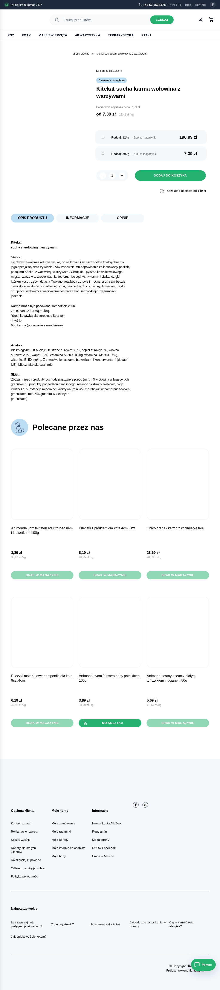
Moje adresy (60, 839)
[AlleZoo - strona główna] (19, 19)
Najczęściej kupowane (26, 860)
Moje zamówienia (63, 823)
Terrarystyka (121, 35)
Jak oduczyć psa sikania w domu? (148, 924)
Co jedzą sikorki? (62, 924)
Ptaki (146, 35)
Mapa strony (100, 839)
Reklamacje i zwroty (24, 831)
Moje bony (59, 856)
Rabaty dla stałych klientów (23, 849)
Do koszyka (112, 723)
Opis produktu (32, 218)
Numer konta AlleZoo (106, 823)
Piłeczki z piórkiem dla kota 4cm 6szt (107, 528)
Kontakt (200, 4)
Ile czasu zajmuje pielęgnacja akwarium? (26, 924)
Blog (188, 4)
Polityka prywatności (24, 876)
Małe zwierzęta (52, 35)
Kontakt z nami (21, 823)
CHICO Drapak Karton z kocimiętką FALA (175, 528)
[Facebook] (213, 5)
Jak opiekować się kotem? (29, 936)
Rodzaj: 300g (120, 153)
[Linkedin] (145, 805)
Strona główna (81, 53)
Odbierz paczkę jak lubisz (28, 868)
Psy (11, 35)
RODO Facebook (104, 848)
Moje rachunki (61, 831)
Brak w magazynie (42, 575)
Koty (26, 35)
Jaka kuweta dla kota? (105, 924)
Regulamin (99, 831)
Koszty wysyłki (20, 839)
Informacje (77, 218)
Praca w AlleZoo (103, 856)
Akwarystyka (87, 35)
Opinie (122, 218)
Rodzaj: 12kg (120, 137)
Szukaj (162, 19)
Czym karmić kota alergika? (181, 924)
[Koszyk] (211, 19)
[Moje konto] (200, 19)
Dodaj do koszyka (170, 175)
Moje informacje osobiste (69, 848)
